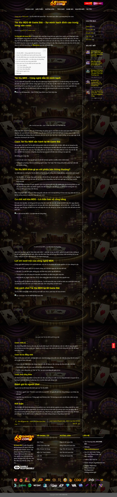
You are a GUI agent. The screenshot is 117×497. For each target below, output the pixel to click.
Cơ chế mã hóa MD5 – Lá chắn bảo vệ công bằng (30, 59)
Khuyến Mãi (89, 33)
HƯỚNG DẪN (49, 9)
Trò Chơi (88, 39)
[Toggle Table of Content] (43, 50)
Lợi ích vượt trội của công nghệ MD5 (27, 61)
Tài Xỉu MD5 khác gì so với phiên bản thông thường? (31, 57)
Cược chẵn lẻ (23, 65)
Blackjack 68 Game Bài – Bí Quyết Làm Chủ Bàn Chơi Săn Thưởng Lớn (97, 72)
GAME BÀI (69, 9)
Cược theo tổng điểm (25, 69)
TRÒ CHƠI (60, 9)
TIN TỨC (89, 9)
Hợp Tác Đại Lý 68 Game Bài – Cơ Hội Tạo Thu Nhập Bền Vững (97, 93)
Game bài (25, 16)
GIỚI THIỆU (39, 9)
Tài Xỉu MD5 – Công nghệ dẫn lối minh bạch (29, 53)
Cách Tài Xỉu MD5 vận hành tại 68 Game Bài (29, 55)
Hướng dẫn (89, 29)
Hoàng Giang (31, 30)
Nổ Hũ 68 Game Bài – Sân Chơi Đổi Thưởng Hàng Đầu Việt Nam (97, 53)
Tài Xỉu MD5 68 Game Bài (23, 36)
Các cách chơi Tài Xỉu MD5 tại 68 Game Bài (29, 63)
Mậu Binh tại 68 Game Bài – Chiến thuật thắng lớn (96, 63)
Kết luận (19, 73)
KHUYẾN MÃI (79, 9)
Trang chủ (18, 16)
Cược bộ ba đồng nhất (25, 67)
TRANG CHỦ (29, 9)
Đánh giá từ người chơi (23, 71)
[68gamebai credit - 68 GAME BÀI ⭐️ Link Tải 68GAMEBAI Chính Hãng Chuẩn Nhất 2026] (58, 3)
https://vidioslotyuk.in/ (91, 449)
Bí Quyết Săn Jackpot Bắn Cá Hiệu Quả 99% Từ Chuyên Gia (96, 83)
